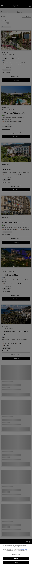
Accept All (16, 562)
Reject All (16, 558)
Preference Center (16, 554)
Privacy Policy (24, 549)
